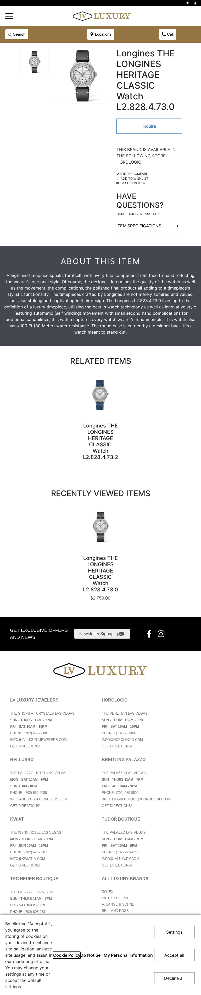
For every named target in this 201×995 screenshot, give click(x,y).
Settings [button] (174, 932)
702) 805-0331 (36, 912)
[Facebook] (149, 634)
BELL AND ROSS (115, 911)
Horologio (128, 162)
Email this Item (133, 183)
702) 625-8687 (36, 852)
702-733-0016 (148, 214)
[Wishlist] (188, 3)
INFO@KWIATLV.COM (27, 859)
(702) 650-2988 (35, 793)
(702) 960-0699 (127, 793)
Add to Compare (134, 174)
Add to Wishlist (134, 178)
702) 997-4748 (127, 852)
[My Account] (196, 3)
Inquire (149, 126)
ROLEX (107, 892)
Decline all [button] (174, 978)
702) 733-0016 (127, 733)
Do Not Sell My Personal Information (116, 955)
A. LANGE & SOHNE (118, 904)
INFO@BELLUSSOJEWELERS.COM (38, 799)
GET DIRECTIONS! (25, 746)
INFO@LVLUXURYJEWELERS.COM (38, 740)
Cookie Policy (66, 955)
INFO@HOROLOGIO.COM (122, 740)
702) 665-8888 (36, 733)
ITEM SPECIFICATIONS (138, 225)
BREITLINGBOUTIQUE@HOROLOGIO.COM (136, 799)
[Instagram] (161, 634)
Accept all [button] (174, 955)
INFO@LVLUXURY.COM (120, 859)
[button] (9, 16)
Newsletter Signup (96, 634)
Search (18, 34)
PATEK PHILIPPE (116, 898)
